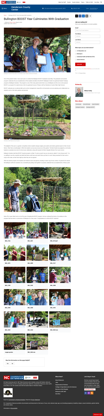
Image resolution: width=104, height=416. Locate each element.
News (5, 15)
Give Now (96, 2)
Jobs (56, 382)
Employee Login (98, 414)
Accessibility (14, 408)
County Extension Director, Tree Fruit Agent (92, 92)
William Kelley (12, 22)
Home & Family (86, 104)
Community (78, 104)
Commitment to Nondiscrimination (16, 399)
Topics (82, 2)
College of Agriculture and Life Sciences (66, 387)
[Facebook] (85, 393)
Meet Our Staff (62, 2)
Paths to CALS (89, 2)
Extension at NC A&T (60, 391)
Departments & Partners (61, 384)
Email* (77, 28)
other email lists (87, 68)
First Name (78, 33)
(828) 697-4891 (76, 8)
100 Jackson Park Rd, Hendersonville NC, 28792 (55, 8)
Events (69, 2)
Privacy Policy (82, 73)
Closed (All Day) (93, 8)
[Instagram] (88, 393)
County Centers (76, 2)
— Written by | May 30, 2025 (13, 22)
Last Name (78, 39)
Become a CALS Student (61, 389)
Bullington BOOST (90, 107)
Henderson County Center (20, 8)
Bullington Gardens (80, 107)
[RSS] (91, 393)
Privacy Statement (35, 399)
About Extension (59, 380)
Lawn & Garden (95, 104)
